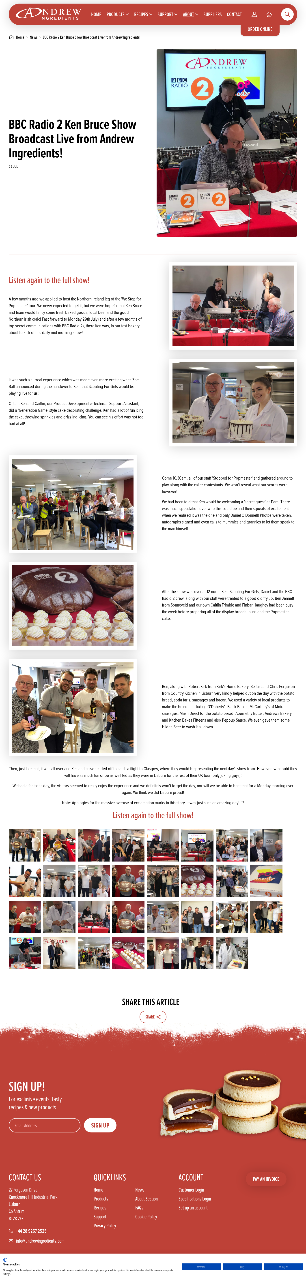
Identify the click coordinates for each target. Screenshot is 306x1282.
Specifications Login (195, 1198)
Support (100, 1216)
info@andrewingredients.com (40, 1240)
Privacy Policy (105, 1225)
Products (101, 1198)
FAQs (139, 1207)
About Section (146, 1198)
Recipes (100, 1207)
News (33, 37)
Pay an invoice (266, 1179)
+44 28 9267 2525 (31, 1231)
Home (98, 1189)
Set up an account (193, 1207)
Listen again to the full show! (49, 280)
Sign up (100, 1125)
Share (150, 1017)
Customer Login (191, 1189)
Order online (260, 29)
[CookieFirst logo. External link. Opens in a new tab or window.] (5, 1260)
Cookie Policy (146, 1216)
